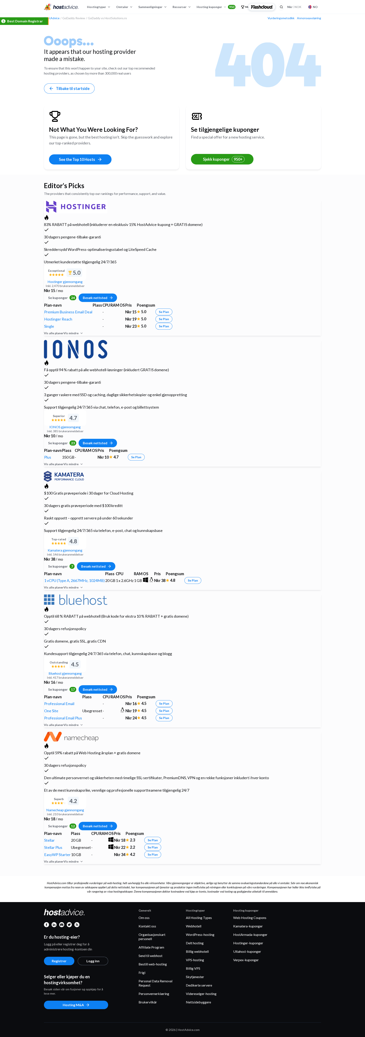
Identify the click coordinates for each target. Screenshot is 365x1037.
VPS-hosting (195, 960)
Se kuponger (61, 298)
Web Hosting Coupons (249, 918)
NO (315, 7)
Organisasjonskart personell (152, 936)
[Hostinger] (75, 206)
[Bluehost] (75, 599)
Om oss (144, 918)
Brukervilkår (148, 1002)
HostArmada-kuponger (250, 934)
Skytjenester (195, 977)
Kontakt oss (147, 926)
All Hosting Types (199, 918)
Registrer (59, 961)
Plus (47, 457)
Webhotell (193, 926)
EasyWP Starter (57, 854)
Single (49, 326)
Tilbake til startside (73, 88)
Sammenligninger (150, 7)
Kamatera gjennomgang (65, 550)
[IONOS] (75, 348)
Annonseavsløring (309, 18)
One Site (51, 710)
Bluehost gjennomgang (65, 673)
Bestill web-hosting (153, 964)
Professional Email (59, 703)
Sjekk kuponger (222, 159)
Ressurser (180, 7)
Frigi (142, 972)
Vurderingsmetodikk (281, 18)
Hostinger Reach (58, 319)
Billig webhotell (197, 951)
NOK (294, 7)
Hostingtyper (96, 7)
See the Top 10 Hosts (77, 159)
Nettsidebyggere (198, 1002)
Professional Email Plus (63, 718)
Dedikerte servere (199, 985)
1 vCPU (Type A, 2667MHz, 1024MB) (74, 580)
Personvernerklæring (154, 994)
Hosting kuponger (215, 7)
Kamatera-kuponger (248, 926)
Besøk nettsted (95, 298)
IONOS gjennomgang (65, 427)
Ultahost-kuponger (247, 951)
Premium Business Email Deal (68, 312)
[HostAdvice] (61, 7)
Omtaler (122, 7)
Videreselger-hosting (201, 994)
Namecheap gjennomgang (65, 810)
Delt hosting (195, 943)
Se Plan (164, 312)
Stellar (49, 840)
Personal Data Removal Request (155, 983)
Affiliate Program (151, 947)
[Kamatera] (64, 476)
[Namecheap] (71, 736)
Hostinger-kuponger (248, 943)
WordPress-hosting (200, 934)
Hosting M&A (73, 1005)
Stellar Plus (53, 847)
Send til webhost (150, 956)
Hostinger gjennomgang (65, 282)
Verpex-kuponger (246, 960)
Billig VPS (193, 968)
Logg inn (92, 961)
